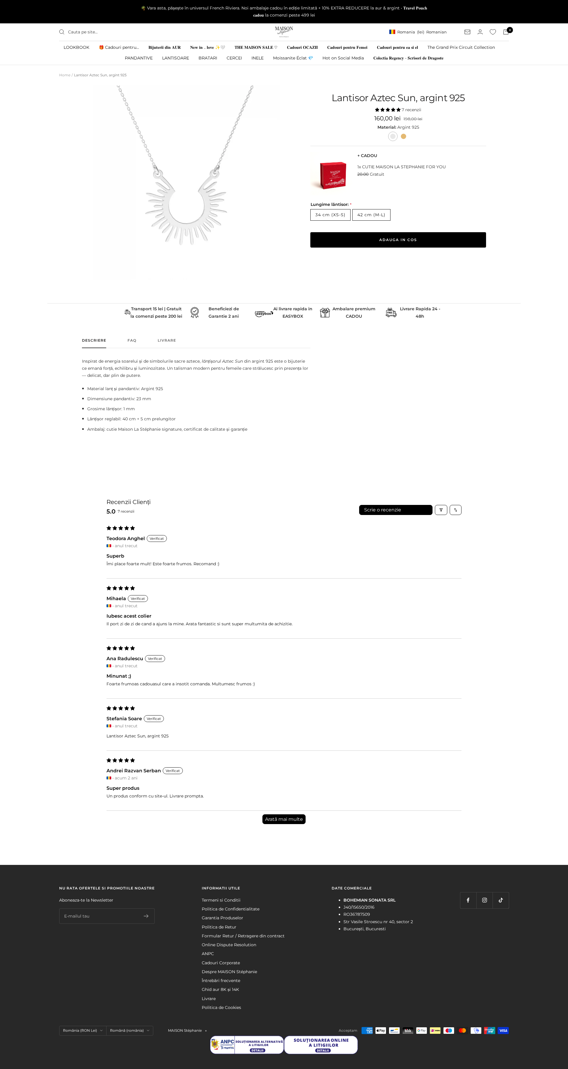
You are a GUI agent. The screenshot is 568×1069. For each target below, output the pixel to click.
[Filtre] (441, 510)
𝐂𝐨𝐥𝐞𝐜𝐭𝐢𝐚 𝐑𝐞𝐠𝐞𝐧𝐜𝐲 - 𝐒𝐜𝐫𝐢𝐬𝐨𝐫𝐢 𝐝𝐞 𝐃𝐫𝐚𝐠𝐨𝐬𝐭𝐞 (408, 57)
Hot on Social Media (343, 57)
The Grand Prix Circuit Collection (461, 47)
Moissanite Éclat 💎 (293, 57)
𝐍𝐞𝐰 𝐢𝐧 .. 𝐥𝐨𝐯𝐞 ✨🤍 (207, 47)
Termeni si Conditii (221, 900)
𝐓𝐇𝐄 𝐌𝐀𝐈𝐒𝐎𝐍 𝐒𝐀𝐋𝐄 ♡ (256, 47)
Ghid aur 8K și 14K (220, 989)
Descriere (94, 340)
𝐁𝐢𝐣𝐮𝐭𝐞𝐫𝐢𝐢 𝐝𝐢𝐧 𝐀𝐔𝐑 (165, 47)
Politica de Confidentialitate (230, 909)
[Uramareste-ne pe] (468, 900)
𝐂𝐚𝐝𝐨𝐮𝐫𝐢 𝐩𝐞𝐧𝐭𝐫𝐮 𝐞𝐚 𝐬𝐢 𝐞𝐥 (397, 47)
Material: (387, 127)
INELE (257, 57)
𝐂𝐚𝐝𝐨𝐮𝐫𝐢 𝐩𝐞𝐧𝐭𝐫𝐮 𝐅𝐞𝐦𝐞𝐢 (347, 47)
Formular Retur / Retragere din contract (243, 936)
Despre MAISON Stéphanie (229, 971)
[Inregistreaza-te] (146, 916)
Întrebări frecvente (221, 980)
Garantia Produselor (222, 918)
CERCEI (234, 57)
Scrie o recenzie (382, 510)
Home (64, 75)
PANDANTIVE (139, 57)
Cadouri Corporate (221, 962)
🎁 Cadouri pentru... (119, 47)
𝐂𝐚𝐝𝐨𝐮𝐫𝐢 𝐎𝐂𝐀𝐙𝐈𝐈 (302, 47)
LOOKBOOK (76, 47)
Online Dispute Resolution (229, 944)
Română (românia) (127, 1030)
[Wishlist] (493, 32)
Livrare (167, 340)
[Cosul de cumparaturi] (506, 32)
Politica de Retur (219, 927)
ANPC (208, 953)
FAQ (132, 340)
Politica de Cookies (221, 1007)
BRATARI (208, 57)
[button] (388, 109)
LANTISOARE (175, 57)
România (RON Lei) (80, 1030)
